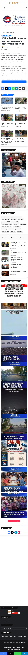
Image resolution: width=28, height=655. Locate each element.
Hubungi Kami (17, 649)
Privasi (22, 647)
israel (20, 219)
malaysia (15, 221)
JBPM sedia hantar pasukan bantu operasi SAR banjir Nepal (17, 259)
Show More (14, 82)
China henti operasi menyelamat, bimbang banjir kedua (18, 252)
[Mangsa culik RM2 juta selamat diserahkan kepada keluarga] (21, 133)
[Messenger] (9, 88)
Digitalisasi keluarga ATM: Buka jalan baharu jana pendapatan (17, 266)
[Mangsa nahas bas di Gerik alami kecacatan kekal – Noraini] (7, 117)
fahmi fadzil (5, 219)
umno (19, 231)
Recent (4, 237)
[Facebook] (2, 88)
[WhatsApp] (13, 88)
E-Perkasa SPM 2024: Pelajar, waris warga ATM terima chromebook (20, 124)
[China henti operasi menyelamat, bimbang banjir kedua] (5, 252)
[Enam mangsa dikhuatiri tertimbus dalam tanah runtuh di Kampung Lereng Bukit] (21, 101)
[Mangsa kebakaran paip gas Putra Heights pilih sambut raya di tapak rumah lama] (7, 133)
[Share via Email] (20, 88)
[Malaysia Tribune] (14, 3)
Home (3, 32)
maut (16, 224)
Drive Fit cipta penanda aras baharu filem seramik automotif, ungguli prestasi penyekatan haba (18, 245)
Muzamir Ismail (6, 47)
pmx (11, 229)
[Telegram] (16, 88)
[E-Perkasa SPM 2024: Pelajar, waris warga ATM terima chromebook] (21, 117)
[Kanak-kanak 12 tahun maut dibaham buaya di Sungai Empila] (7, 101)
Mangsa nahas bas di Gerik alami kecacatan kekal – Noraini (7, 123)
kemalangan (6, 221)
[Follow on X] (10, 47)
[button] (14, 296)
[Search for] (26, 8)
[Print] (23, 88)
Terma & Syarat (16, 647)
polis (17, 229)
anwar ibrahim (6, 216)
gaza (13, 219)
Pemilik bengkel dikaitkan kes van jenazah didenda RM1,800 (18, 272)
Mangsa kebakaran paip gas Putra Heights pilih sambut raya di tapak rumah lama (7, 140)
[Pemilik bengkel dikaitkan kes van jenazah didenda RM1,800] (5, 273)
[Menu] (2, 8)
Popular (13, 237)
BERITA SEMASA (10, 32)
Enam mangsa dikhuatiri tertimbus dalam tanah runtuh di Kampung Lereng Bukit (20, 108)
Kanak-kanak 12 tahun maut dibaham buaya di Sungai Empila (7, 107)
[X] (6, 88)
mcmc (23, 224)
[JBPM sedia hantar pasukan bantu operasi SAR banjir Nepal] (5, 259)
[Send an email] (11, 47)
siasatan (5, 231)
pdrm (4, 229)
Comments (23, 237)
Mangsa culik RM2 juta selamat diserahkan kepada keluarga (20, 140)
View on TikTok (14, 521)
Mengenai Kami (7, 647)
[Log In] (4, 8)
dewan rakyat (17, 216)
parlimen (16, 226)
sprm (13, 231)
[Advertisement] (14, 570)
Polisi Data (10, 649)
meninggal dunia (6, 226)
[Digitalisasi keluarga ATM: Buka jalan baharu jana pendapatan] (5, 266)
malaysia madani (7, 224)
